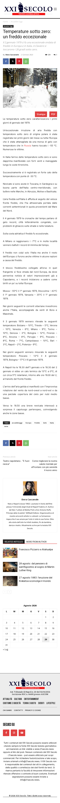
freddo (37, 423)
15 (46, 628)
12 (23, 628)
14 (38, 628)
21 (38, 633)
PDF (53, 114)
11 (14, 628)
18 (14, 633)
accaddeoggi (17, 423)
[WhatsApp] (26, 61)
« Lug (5, 649)
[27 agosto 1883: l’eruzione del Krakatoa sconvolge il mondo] (10, 581)
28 (38, 639)
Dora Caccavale (12, 55)
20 (31, 633)
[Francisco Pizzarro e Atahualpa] (10, 553)
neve (6, 426)
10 (6, 628)
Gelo (45, 423)
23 (53, 633)
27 (31, 639)
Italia (52, 423)
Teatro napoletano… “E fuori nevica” (16, 462)
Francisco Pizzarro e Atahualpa (36, 549)
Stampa (41, 114)
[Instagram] (14, 733)
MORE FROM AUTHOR (36, 542)
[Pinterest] (19, 61)
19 (23, 633)
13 (31, 628)
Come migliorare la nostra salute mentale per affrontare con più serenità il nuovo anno (44, 466)
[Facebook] (6, 61)
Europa (28, 423)
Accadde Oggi (16, 21)
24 (6, 639)
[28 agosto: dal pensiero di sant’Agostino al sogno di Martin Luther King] (10, 567)
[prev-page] (5, 592)
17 (6, 633)
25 (14, 639)
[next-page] (9, 592)
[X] (12, 61)
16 (53, 628)
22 (46, 633)
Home (5, 21)
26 (23, 639)
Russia (27, 145)
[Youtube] (22, 733)
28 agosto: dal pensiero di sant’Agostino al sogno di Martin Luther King (36, 567)
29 (46, 639)
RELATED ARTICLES (14, 542)
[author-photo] (30, 495)
